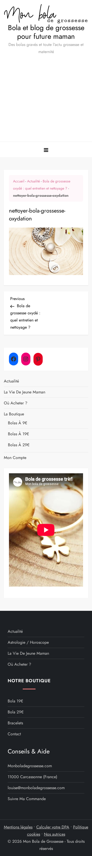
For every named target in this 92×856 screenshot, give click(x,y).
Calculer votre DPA (52, 827)
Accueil (18, 181)
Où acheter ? (15, 403)
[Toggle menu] (46, 149)
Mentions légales (18, 827)
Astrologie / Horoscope (28, 642)
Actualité (33, 181)
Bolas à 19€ (18, 434)
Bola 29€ (16, 712)
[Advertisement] (46, 100)
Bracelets (15, 723)
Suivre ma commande (27, 799)
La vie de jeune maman (24, 392)
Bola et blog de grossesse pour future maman (46, 32)
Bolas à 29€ (18, 445)
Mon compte (15, 458)
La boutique (14, 414)
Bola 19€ (15, 701)
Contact (14, 734)
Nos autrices (54, 834)
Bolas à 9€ (17, 423)
